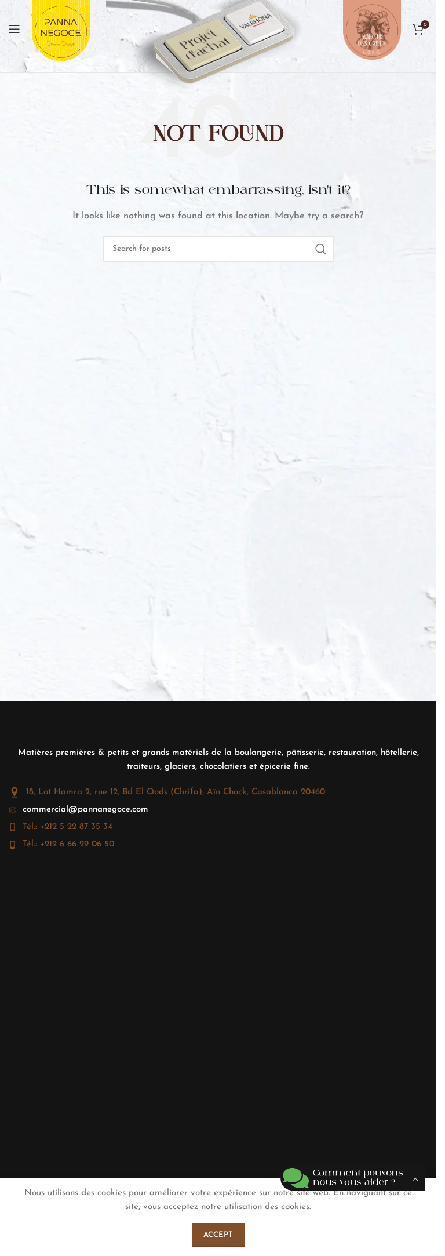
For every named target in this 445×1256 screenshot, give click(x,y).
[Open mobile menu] (14, 29)
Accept (218, 1235)
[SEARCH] (321, 249)
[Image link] (207, 28)
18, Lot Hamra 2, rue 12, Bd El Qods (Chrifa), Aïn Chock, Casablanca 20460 (175, 792)
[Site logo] (61, 35)
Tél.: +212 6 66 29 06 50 (68, 844)
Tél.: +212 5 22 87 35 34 (67, 827)
